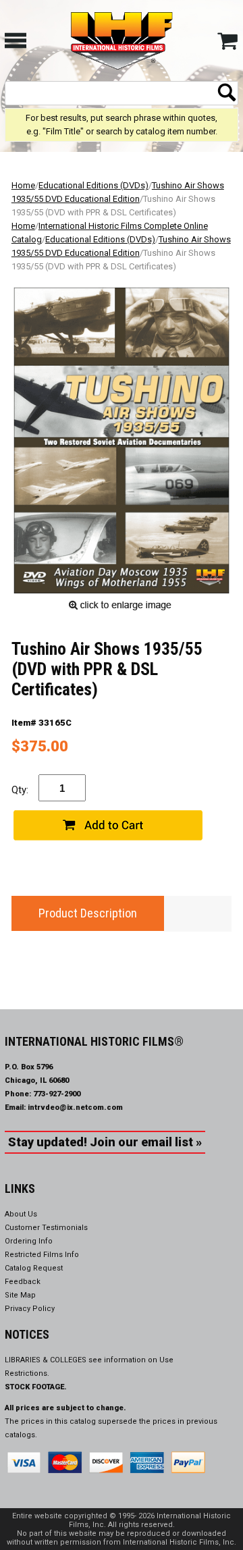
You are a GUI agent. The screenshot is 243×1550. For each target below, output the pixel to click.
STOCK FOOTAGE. (36, 1387)
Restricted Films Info (42, 1254)
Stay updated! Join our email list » (105, 1142)
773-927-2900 (56, 1094)
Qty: (19, 790)
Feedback (22, 1281)
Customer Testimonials (46, 1227)
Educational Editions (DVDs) (93, 185)
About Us (21, 1214)
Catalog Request (34, 1268)
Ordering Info (29, 1241)
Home (23, 185)
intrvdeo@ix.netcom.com (75, 1107)
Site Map (20, 1295)
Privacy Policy (30, 1308)
